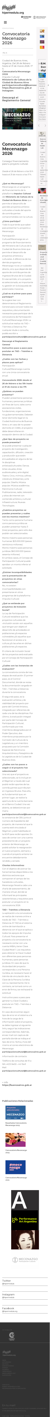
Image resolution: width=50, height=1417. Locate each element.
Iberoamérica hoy (9, 1373)
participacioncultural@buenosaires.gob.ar (25, 85)
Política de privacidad (17, 1416)
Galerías (5, 1369)
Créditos (27, 1416)
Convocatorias (8, 28)
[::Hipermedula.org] (15, 9)
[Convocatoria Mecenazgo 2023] (15, 1140)
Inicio (4, 1360)
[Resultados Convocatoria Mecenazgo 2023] (15, 1112)
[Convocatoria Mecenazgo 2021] (15, 1167)
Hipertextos (6, 1371)
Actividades (6, 1362)
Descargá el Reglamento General (16, 99)
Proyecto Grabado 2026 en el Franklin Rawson (43, 257)
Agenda (5, 1368)
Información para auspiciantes (14, 1388)
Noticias (5, 1364)
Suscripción (6, 1375)
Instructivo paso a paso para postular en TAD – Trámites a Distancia (17, 351)
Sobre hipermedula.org (11, 1386)
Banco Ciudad (14, 804)
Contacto (6, 1385)
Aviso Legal (5, 1416)
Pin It (5, 53)
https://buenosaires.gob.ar (17, 88)
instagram (7, 90)
